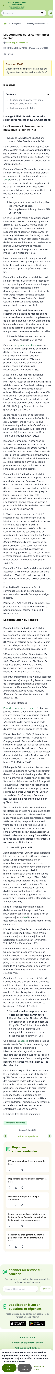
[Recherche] (51, 13)
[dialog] (26, 1361)
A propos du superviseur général (27, 1342)
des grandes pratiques (26, 345)
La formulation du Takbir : (24, 108)
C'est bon (9, 1368)
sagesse (23, 1040)
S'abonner (46, 1289)
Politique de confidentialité (27, 1348)
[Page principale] (5, 24)
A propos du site (27, 1337)
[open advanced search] (42, 13)
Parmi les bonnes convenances (19, 708)
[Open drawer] (52, 5)
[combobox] (21, 13)
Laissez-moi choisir (38, 1368)
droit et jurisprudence (17, 42)
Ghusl (6, 179)
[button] (9, 1170)
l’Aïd (25, 917)
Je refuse (25, 1368)
